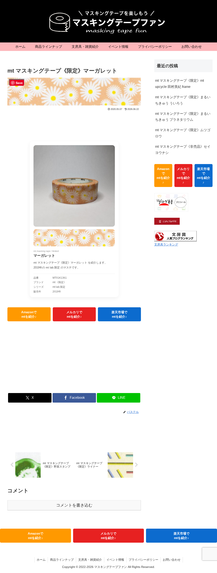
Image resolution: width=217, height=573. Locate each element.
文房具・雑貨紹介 (90, 559)
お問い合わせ (172, 559)
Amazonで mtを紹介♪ (29, 314)
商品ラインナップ (62, 559)
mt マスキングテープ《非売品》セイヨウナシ (182, 149)
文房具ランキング (166, 244)
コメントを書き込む (74, 505)
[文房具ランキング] (175, 236)
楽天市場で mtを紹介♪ (119, 314)
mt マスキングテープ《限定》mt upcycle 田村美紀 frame (179, 83)
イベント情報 (115, 559)
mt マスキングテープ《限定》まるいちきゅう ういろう (182, 100)
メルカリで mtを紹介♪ (74, 314)
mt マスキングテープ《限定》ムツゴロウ (182, 133)
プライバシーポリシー (143, 559)
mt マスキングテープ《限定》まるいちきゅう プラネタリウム (182, 117)
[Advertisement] (74, 124)
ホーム (41, 559)
